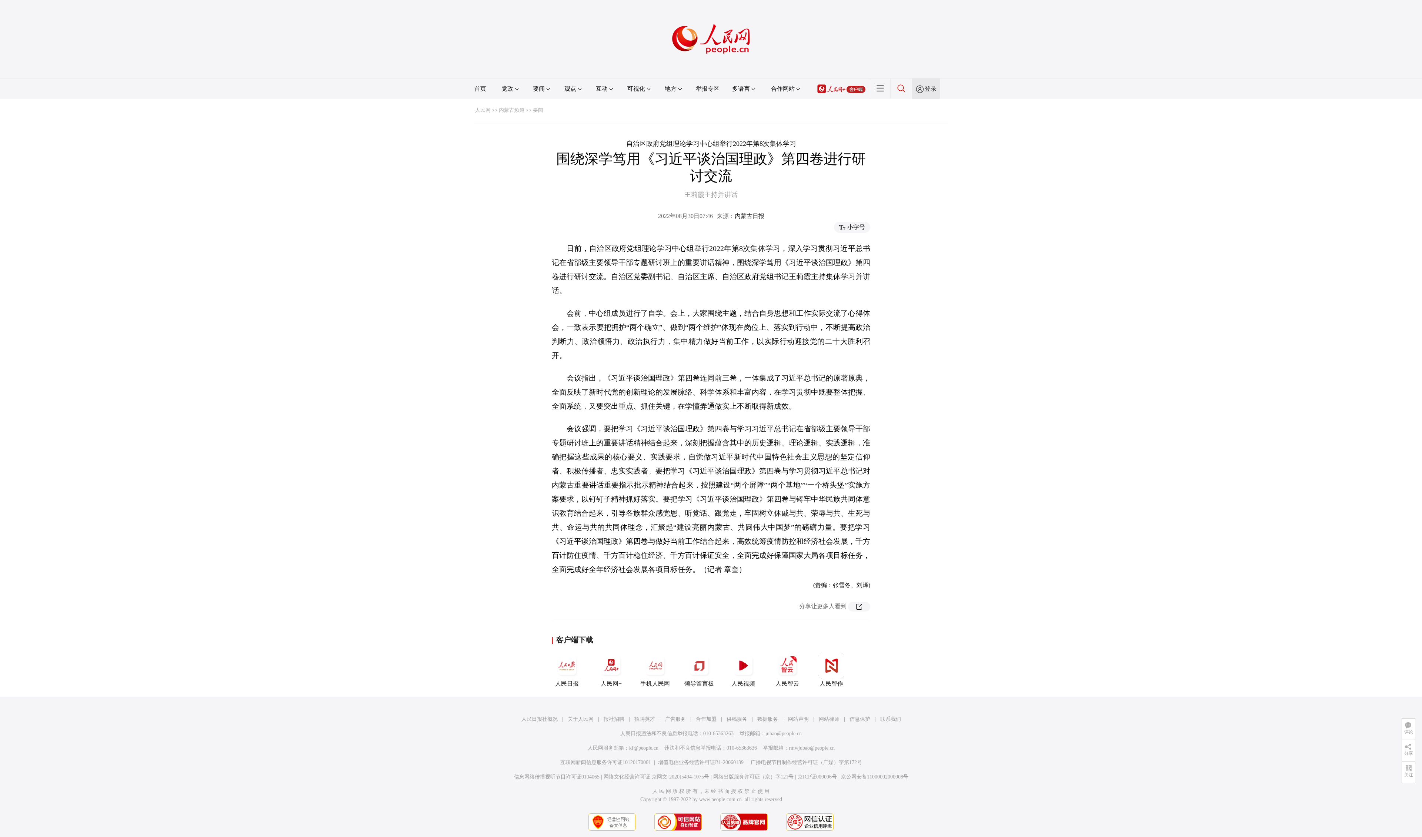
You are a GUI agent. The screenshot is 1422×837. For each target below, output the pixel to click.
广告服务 (675, 719)
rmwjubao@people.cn (812, 748)
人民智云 (787, 683)
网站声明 (798, 719)
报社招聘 (614, 719)
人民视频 (743, 683)
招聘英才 (644, 719)
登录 (931, 89)
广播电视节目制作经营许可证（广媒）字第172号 (806, 762)
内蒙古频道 (512, 110)
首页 (480, 89)
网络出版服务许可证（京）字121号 (753, 777)
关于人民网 (581, 719)
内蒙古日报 (749, 216)
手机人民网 (655, 683)
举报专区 (708, 89)
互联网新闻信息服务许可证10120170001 (605, 762)
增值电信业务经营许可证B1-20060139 (701, 762)
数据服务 (767, 719)
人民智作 (831, 683)
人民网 (483, 110)
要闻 (538, 110)
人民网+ (611, 683)
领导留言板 (699, 683)
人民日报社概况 (539, 719)
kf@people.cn (643, 748)
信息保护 (859, 719)
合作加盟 (706, 719)
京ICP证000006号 (817, 777)
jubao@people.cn (783, 733)
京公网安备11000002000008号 (874, 777)
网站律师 (829, 719)
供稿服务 (737, 719)
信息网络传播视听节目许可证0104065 (557, 777)
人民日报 (567, 683)
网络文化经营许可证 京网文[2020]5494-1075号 (656, 777)
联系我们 (890, 719)
